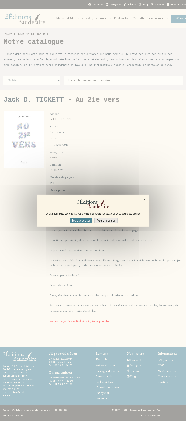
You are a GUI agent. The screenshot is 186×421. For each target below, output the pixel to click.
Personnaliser (106, 220)
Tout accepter (81, 220)
